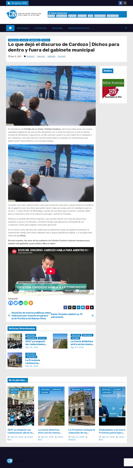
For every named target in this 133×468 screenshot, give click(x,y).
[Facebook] (10, 303)
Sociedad (75, 338)
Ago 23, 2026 (108, 437)
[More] (31, 303)
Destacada (13, 40)
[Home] (10, 28)
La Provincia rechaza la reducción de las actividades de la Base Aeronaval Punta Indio (81, 434)
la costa (51, 16)
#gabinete (51, 57)
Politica (46, 40)
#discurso (41, 57)
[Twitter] (15, 303)
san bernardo (100, 16)
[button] (126, 28)
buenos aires (61, 16)
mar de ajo (82, 16)
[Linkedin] (20, 303)
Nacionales (57, 28)
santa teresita (112, 16)
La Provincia (40, 28)
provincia (72, 16)
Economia (117, 389)
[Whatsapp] (26, 303)
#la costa (61, 57)
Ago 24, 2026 (31, 347)
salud (90, 16)
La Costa (24, 40)
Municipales (23, 28)
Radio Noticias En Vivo (79, 28)
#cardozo (30, 57)
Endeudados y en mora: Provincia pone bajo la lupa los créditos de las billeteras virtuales (112, 434)
